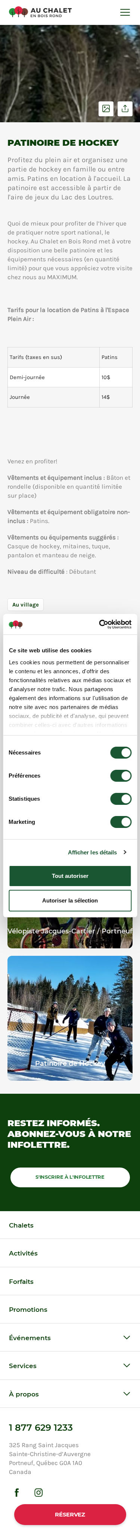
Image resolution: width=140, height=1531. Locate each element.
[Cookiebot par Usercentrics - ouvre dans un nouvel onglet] (99, 624)
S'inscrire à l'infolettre (70, 1177)
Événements (30, 1338)
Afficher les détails (92, 852)
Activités (23, 1253)
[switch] (120, 776)
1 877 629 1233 (41, 1427)
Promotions (28, 1309)
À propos (24, 1394)
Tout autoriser (70, 876)
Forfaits (21, 1281)
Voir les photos (106, 108)
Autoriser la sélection (70, 900)
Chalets (21, 1225)
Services (23, 1366)
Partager (125, 108)
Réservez (70, 1514)
